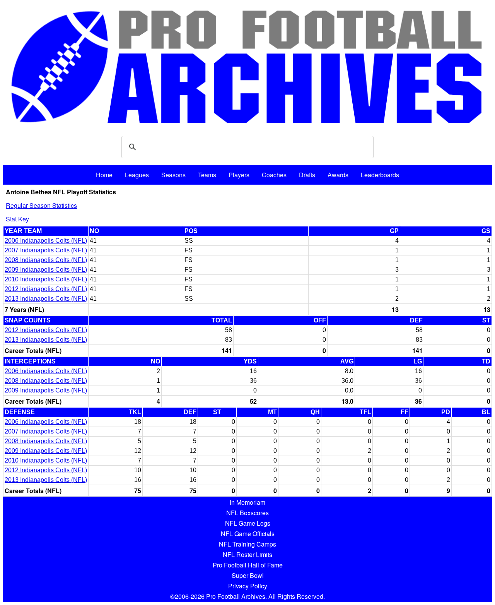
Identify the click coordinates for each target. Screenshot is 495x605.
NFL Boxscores (247, 512)
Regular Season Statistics (41, 205)
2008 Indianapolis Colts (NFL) (46, 260)
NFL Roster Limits (247, 554)
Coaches (274, 174)
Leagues (137, 174)
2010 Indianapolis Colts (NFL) (46, 279)
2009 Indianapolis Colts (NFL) (46, 269)
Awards (338, 174)
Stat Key (17, 218)
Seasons (173, 174)
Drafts (307, 174)
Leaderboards (380, 174)
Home (104, 174)
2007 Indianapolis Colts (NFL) (46, 250)
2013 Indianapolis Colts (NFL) (46, 298)
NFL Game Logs (247, 523)
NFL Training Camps (247, 544)
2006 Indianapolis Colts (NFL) (46, 240)
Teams (207, 174)
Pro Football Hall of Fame (248, 564)
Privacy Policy (247, 585)
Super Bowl (248, 575)
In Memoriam (247, 502)
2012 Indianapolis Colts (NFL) (46, 289)
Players (239, 174)
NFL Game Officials (248, 533)
